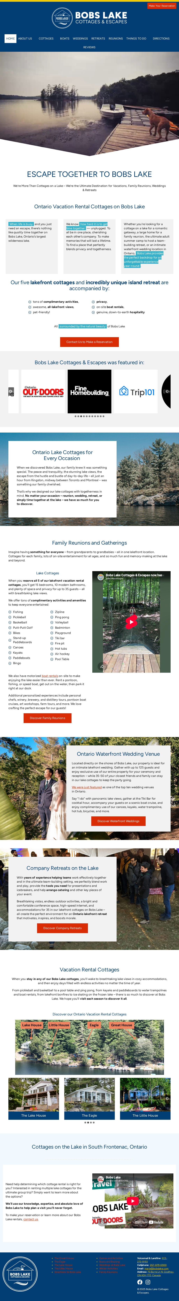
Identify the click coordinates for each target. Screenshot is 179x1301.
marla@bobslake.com (157, 1268)
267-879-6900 (158, 1265)
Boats (64, 38)
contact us (30, 1219)
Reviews (89, 47)
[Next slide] (168, 391)
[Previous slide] (11, 391)
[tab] (75, 416)
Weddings (80, 38)
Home (10, 38)
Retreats (98, 38)
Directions (161, 38)
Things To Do (136, 38)
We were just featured (87, 787)
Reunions (116, 38)
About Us (25, 38)
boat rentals (50, 676)
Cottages (46, 38)
